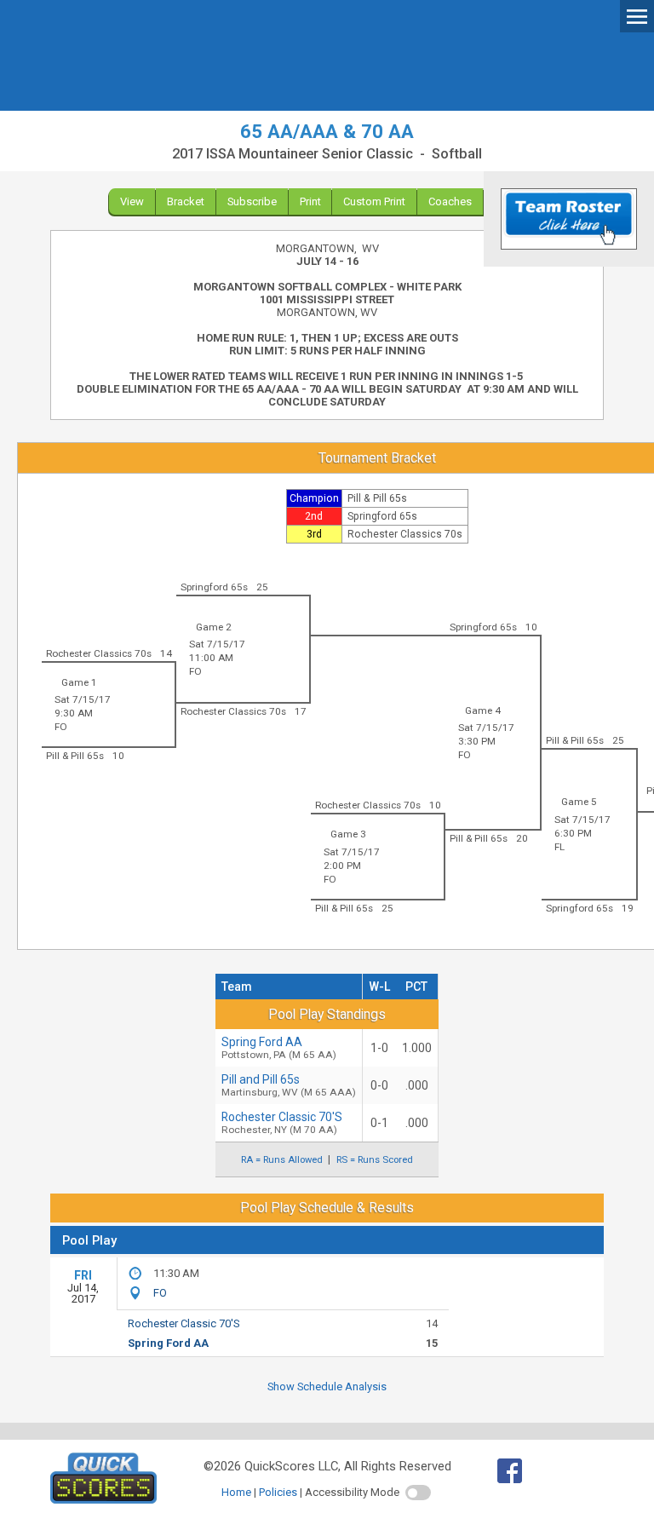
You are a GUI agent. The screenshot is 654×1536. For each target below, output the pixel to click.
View (132, 201)
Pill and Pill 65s (288, 1085)
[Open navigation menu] (637, 15)
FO (195, 671)
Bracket (185, 201)
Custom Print (374, 201)
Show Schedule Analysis (327, 1386)
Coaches (450, 201)
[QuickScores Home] (103, 1499)
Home (236, 1492)
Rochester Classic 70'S (281, 1123)
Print (310, 201)
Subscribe (252, 201)
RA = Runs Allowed (282, 1159)
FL (559, 847)
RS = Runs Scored (374, 1159)
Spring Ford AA (278, 1048)
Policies (278, 1492)
